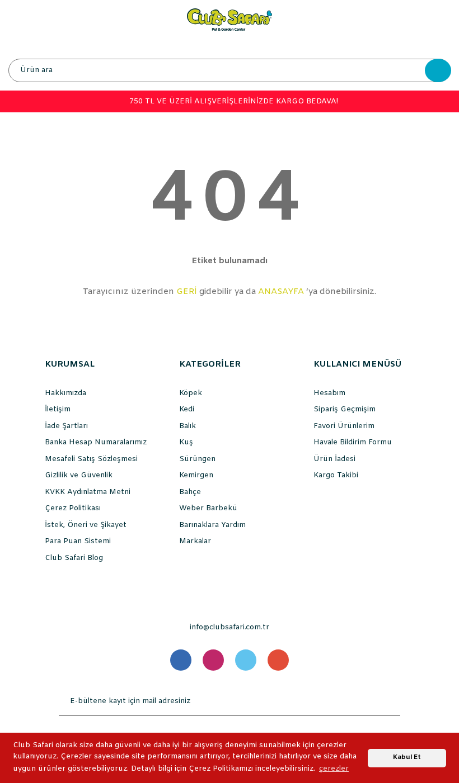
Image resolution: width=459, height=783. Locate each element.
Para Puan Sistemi (78, 541)
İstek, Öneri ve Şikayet (86, 525)
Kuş (186, 442)
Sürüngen (197, 459)
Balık (187, 426)
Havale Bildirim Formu (352, 442)
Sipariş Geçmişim (344, 409)
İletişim (58, 409)
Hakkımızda (65, 393)
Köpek (190, 393)
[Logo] (229, 19)
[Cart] (439, 45)
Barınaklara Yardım (212, 525)
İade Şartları (66, 426)
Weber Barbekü (208, 508)
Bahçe (190, 492)
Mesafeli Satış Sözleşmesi (91, 459)
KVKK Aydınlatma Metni (87, 492)
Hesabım (329, 393)
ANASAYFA (281, 291)
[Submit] (389, 701)
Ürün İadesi (334, 459)
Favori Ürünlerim (343, 426)
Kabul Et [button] (407, 757)
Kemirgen (196, 475)
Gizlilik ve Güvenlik (79, 475)
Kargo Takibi (335, 475)
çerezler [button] (334, 768)
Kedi (186, 409)
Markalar (195, 541)
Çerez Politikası (73, 508)
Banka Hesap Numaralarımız (96, 442)
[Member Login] (229, 45)
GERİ (186, 291)
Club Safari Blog (74, 558)
